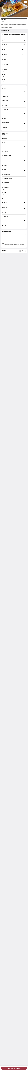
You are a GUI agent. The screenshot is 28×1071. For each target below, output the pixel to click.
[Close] (25, 2)
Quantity (4, 251)
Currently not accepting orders (14, 1068)
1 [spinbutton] (22, 251)
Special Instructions (6, 232)
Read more (11, 27)
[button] (14, 8)
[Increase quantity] (25, 251)
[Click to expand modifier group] (25, 55)
